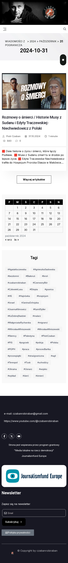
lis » (16, 239)
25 (42, 224)
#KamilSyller (39, 309)
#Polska (54, 342)
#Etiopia (34, 289)
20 (58, 218)
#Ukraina (12, 369)
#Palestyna (28, 336)
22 (17, 224)
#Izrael (11, 302)
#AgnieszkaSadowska (44, 269)
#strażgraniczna (36, 356)
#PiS (10, 342)
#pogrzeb (24, 342)
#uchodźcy (42, 362)
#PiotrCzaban (48, 336)
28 (9, 229)
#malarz (37, 316)
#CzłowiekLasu (15, 289)
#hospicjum (42, 296)
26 (50, 224)
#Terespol (13, 362)
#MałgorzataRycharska (19, 322)
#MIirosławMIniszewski (19, 329)
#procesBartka (43, 349)
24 (34, 224)
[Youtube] (19, 436)
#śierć (26, 375)
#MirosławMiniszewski (48, 329)
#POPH (11, 349)
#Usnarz (28, 369)
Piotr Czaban (13, 136)
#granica (49, 289)
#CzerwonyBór (40, 282)
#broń (45, 276)
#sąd (53, 356)
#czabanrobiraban (17, 282)
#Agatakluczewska (17, 269)
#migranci (43, 322)
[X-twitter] (11, 436)
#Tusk (28, 362)
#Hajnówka (24, 296)
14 (9, 218)
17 (34, 218)
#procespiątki (14, 356)
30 (25, 229)
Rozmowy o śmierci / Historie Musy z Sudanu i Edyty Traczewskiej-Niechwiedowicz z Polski (31, 123)
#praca (25, 349)
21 (9, 224)
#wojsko (43, 369)
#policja (39, 342)
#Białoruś (30, 276)
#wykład (12, 375)
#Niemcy (12, 336)
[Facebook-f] (4, 436)
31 (34, 229)
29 (17, 229)
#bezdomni (13, 276)
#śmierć (40, 375)
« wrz (8, 239)
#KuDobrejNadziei (17, 316)
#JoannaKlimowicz (17, 309)
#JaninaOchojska (30, 302)
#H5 (10, 296)
